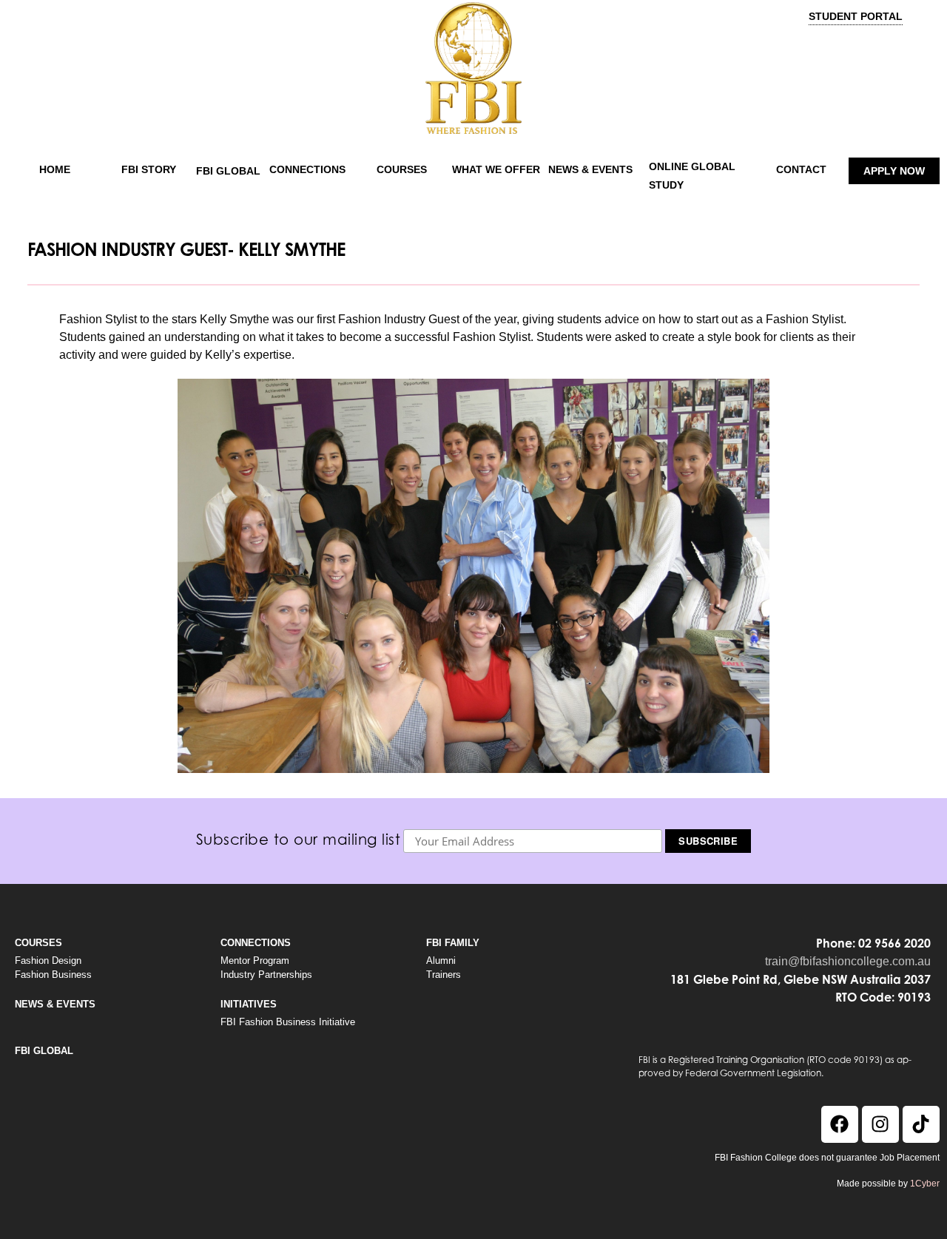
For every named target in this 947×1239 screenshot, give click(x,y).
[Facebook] (839, 1124)
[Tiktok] (921, 1124)
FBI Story (148, 169)
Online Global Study (692, 176)
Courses (402, 169)
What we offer (496, 169)
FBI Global (228, 171)
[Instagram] (880, 1124)
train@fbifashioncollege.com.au (848, 961)
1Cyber (925, 1183)
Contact (801, 169)
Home (54, 169)
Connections (307, 169)
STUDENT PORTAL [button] (856, 16)
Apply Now (894, 171)
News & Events (590, 169)
